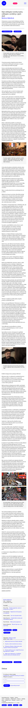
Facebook (4, 705)
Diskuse (19, 698)
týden (8, 639)
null (21, 700)
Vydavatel (7, 698)
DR (4, 3)
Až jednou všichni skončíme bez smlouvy (13, 643)
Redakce (12, 697)
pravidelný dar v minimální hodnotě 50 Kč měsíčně (13, 675)
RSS (21, 705)
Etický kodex (13, 698)
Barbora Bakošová (8, 18)
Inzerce (18, 700)
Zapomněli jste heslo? (15, 685)
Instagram (16, 705)
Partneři (4, 701)
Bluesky (13, 700)
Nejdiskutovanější (12, 637)
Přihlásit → (7, 685)
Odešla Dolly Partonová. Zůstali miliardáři (13, 641)
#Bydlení (15, 630)
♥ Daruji (15, 3)
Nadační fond (8, 700)
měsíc (11, 639)
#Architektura (7, 632)
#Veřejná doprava (7, 630)
